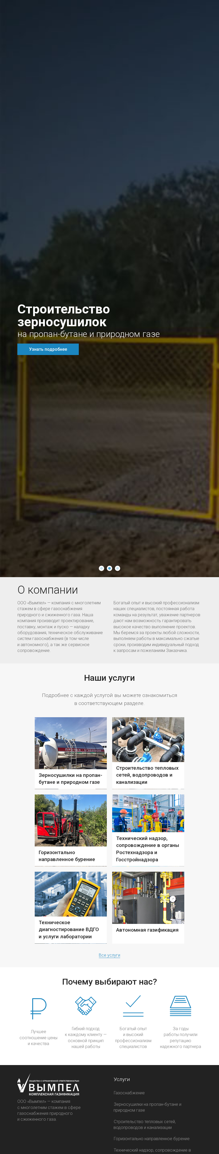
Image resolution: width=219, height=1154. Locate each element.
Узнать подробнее (48, 349)
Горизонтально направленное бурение (152, 1138)
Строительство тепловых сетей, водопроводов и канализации (145, 1124)
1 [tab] (101, 568)
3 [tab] (117, 568)
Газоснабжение (129, 1092)
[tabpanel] (109, 288)
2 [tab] (109, 568)
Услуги (122, 1079)
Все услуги (109, 955)
